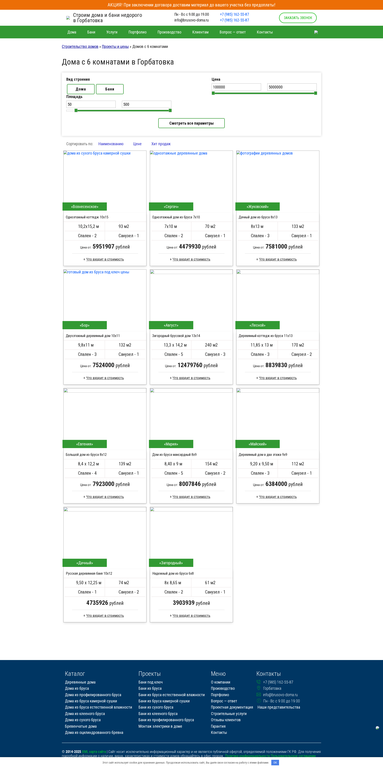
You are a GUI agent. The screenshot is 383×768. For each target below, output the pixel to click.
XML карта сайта (94, 752)
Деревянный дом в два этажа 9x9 (263, 455)
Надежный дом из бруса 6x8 (173, 573)
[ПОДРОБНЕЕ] (105, 182)
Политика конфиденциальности (247, 756)
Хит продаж (161, 143)
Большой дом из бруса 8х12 (86, 455)
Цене (137, 143)
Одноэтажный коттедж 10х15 (87, 217)
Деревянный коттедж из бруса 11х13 (266, 336)
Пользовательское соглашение (293, 756)
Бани (109, 89)
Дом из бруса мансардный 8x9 (174, 455)
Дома (81, 89)
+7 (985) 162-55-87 (234, 14)
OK (275, 762)
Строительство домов (80, 46)
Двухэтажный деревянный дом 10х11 (93, 336)
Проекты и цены (115, 46)
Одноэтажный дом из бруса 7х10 (176, 217)
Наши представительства (279, 707)
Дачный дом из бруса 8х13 (258, 217)
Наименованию (110, 143)
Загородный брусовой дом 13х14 (176, 336)
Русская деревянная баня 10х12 (89, 573)
